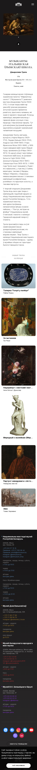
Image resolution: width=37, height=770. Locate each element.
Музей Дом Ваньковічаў (14, 606)
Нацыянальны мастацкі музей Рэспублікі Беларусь (17, 537)
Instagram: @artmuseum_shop (13, 557)
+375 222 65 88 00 (10, 696)
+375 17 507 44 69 (9, 657)
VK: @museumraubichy (11, 663)
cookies (23, 750)
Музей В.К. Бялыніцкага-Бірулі (17, 687)
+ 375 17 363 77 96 (10, 615)
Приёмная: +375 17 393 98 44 (14, 550)
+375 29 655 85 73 (10, 659)
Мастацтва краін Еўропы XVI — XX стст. (18, 80)
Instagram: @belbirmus (10, 700)
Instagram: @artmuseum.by (12, 554)
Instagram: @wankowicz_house (14, 619)
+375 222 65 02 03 (10, 698)
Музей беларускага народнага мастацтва (18, 644)
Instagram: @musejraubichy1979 (14, 661)
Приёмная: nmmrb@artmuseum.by (15, 552)
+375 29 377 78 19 (9, 548)
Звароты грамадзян (18, 744)
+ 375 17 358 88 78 (10, 617)
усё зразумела (18, 765)
